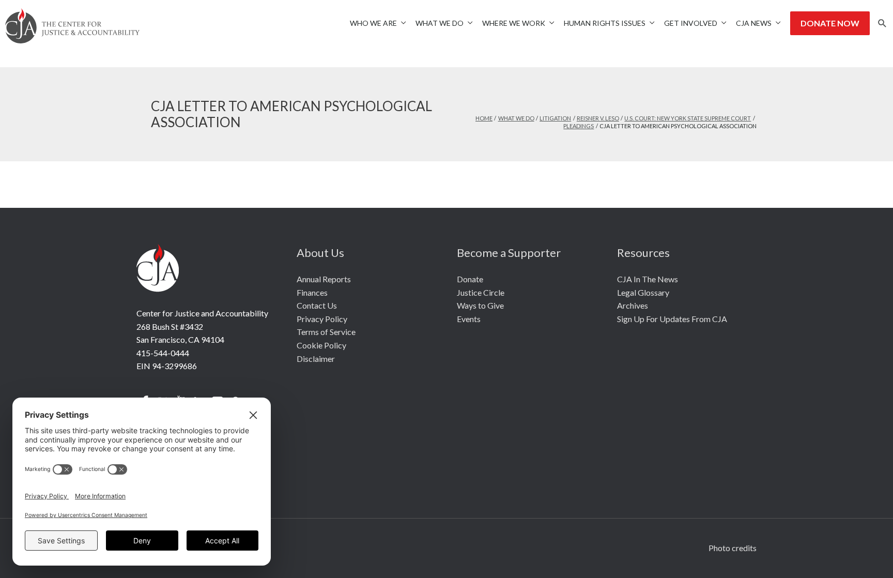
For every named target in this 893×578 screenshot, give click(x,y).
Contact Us (317, 305)
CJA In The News (647, 279)
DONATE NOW (829, 23)
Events (469, 319)
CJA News (754, 23)
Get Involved (690, 23)
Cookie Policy (321, 345)
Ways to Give (480, 305)
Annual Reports (324, 279)
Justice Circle (480, 292)
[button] (882, 23)
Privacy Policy (322, 319)
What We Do (439, 23)
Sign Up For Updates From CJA (672, 319)
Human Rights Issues (604, 23)
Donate (470, 279)
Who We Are (373, 23)
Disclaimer (316, 358)
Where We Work (513, 23)
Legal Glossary (643, 292)
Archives (632, 305)
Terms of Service (326, 332)
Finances (312, 292)
